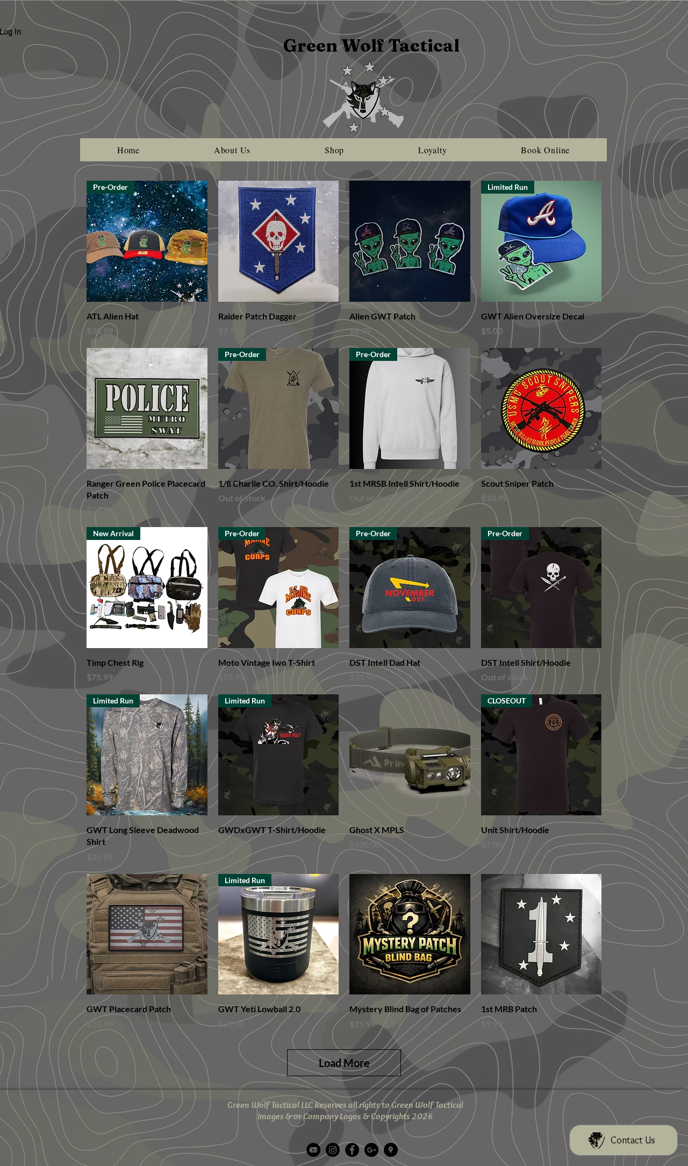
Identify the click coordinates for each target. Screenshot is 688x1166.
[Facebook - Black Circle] (352, 1150)
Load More (344, 1062)
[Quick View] (278, 241)
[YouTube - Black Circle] (313, 1150)
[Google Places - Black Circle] (391, 1150)
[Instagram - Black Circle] (333, 1150)
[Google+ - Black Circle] (371, 1150)
